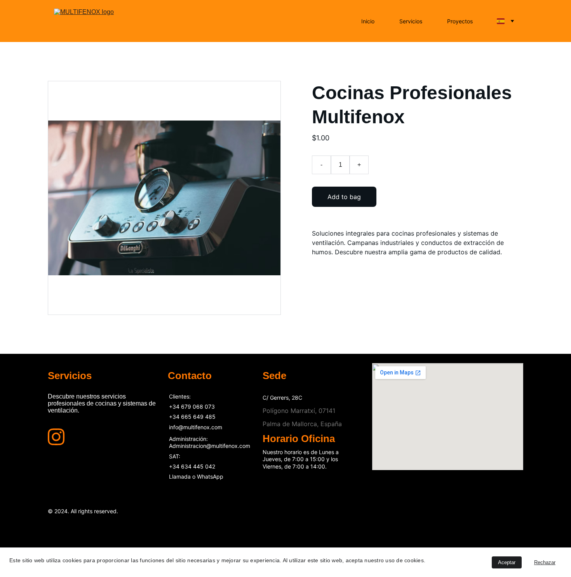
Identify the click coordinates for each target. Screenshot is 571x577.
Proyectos (460, 21)
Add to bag (344, 197)
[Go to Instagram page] (56, 436)
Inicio (367, 21)
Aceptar (506, 562)
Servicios (410, 21)
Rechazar (544, 562)
